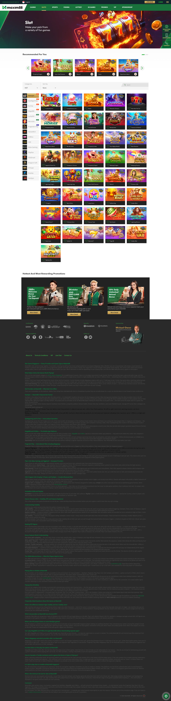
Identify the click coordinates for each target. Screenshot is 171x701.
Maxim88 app (47, 578)
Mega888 (74, 433)
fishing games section (60, 484)
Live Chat (58, 355)
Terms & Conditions (41, 355)
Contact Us (68, 355)
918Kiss (82, 433)
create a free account (34, 692)
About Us (29, 355)
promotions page (116, 564)
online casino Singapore (54, 375)
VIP (52, 355)
